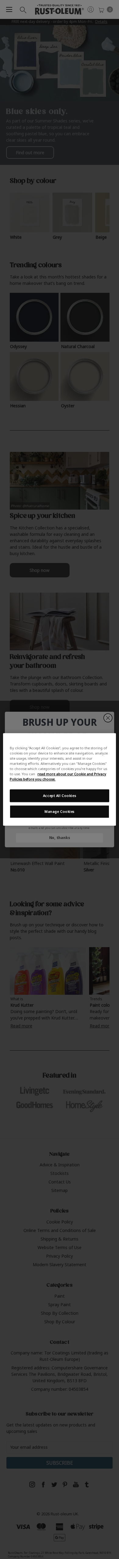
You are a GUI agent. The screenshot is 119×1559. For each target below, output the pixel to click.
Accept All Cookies (59, 796)
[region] (59, 779)
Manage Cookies (59, 811)
